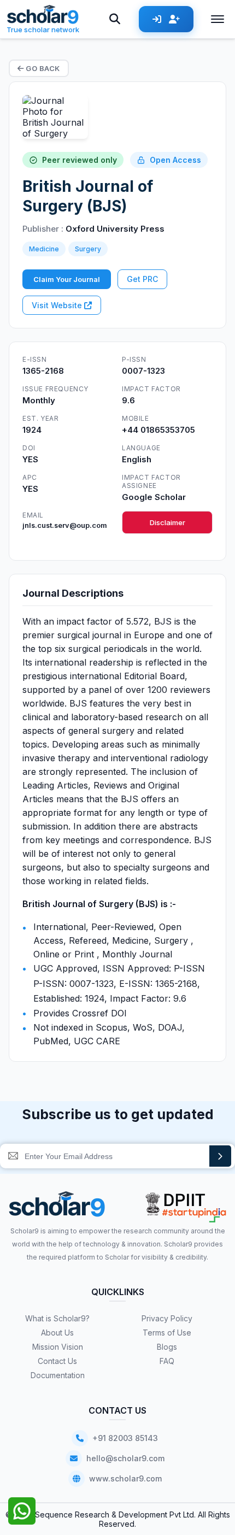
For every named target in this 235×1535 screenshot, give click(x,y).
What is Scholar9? (57, 1318)
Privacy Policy (167, 1318)
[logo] (57, 1208)
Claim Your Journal (66, 279)
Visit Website (58, 305)
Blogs (167, 1346)
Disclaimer (167, 522)
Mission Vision (57, 1346)
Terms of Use (167, 1332)
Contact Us (57, 1361)
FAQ (167, 1361)
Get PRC (142, 279)
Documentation (58, 1375)
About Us (57, 1332)
